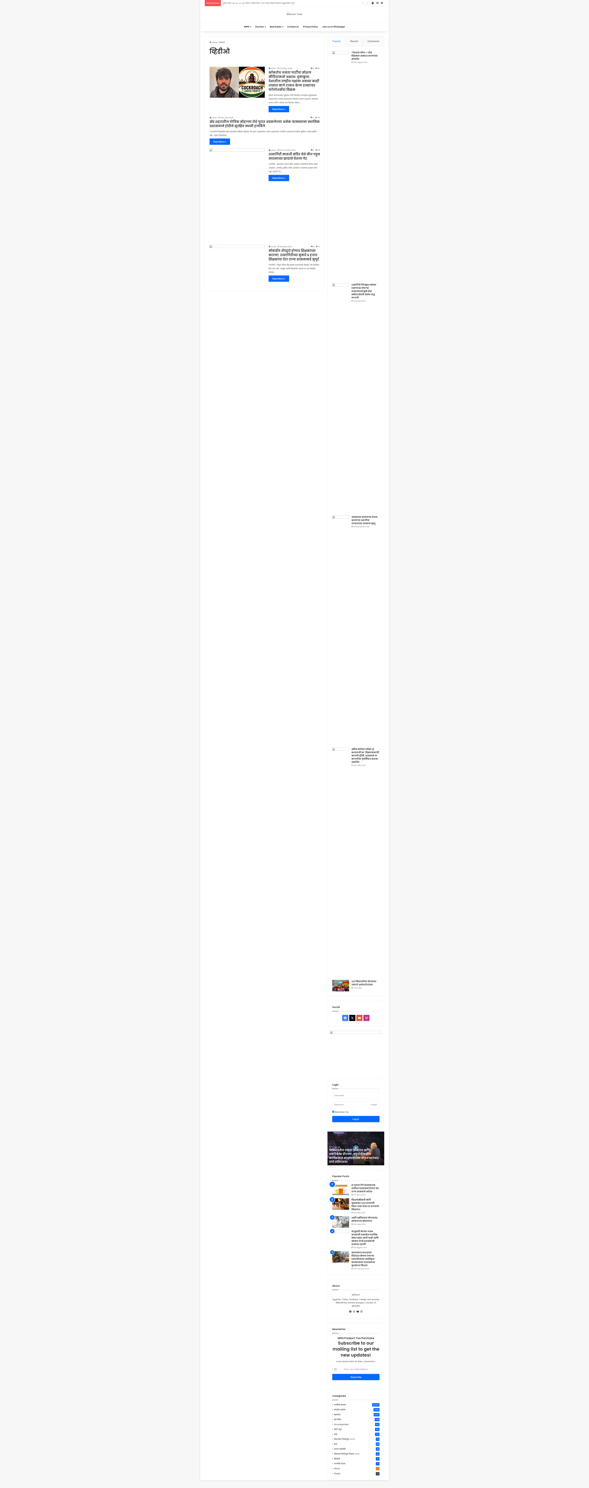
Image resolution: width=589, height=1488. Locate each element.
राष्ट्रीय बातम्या (339, 1409)
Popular (336, 41)
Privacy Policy (310, 26)
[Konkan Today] (294, 14)
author (273, 150)
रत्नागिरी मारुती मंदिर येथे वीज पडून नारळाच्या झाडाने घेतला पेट (294, 156)
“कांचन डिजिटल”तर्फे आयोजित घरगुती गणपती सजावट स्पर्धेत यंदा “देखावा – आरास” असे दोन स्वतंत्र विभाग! (261, 3)
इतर (335, 1444)
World (337, 1468)
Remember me (341, 1112)
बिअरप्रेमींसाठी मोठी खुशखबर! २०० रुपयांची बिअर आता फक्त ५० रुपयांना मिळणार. (365, 1204)
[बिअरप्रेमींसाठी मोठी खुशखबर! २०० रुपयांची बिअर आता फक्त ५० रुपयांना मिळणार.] (340, 1204)
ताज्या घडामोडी (340, 1449)
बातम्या (246, 26)
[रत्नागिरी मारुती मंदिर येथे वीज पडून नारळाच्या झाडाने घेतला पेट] (237, 194)
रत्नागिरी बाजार (339, 1463)
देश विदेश (337, 1419)
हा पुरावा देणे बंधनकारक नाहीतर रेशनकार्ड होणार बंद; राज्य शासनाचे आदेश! (365, 1188)
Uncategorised (341, 1424)
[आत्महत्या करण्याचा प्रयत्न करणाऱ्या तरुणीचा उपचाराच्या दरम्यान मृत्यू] (340, 630)
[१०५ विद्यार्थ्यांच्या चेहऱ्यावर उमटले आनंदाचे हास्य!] (340, 985)
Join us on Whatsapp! (333, 26)
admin (273, 68)
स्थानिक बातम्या (340, 1404)
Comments (373, 41)
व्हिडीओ (337, 1458)
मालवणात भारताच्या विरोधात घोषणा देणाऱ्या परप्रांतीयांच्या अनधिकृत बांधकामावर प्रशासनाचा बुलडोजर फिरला (363, 1259)
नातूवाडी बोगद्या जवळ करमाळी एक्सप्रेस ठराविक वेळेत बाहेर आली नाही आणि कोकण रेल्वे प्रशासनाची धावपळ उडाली (365, 1238)
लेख (335, 1434)
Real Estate (275, 26)
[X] (354, 1311)
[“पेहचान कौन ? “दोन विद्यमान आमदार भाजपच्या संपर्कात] (340, 166)
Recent (354, 41)
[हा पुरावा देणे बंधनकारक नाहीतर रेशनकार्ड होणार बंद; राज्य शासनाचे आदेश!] (340, 1189)
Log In (356, 1119)
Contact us (293, 26)
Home (214, 42)
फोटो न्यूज (338, 1429)
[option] (355, 1148)
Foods (337, 1473)
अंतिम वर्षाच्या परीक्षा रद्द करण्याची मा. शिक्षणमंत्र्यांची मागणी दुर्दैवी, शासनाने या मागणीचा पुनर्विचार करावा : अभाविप (365, 756)
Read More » (278, 109)
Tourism (259, 26)
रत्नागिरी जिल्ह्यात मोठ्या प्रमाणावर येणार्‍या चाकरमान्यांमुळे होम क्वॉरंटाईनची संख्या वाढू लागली (363, 291)
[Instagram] (361, 1311)
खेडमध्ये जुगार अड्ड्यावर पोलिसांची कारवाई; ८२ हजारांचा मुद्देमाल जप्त (351, 1160)
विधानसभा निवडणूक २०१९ (344, 1439)
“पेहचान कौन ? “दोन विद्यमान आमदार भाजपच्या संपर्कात (364, 56)
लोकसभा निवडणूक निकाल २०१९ (346, 1454)
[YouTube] (358, 1311)
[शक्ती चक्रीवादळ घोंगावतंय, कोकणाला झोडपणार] (340, 1222)
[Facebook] (350, 1311)
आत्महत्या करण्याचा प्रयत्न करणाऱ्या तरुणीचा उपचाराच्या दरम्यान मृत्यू (364, 520)
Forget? (374, 1105)
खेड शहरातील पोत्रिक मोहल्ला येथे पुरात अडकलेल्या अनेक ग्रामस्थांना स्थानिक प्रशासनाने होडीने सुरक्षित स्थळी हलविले (265, 124)
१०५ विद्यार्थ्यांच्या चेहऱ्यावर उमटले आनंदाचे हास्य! (363, 983)
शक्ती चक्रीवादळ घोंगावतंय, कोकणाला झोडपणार (364, 1219)
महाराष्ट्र (337, 1414)
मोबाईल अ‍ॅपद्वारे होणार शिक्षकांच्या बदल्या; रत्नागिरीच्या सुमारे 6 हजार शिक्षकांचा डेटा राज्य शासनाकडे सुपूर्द (294, 255)
